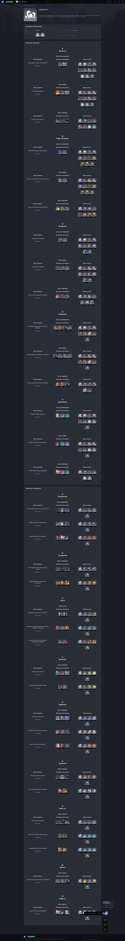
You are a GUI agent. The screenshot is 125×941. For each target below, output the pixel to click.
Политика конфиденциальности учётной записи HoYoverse (35, 939)
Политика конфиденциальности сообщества (32, 938)
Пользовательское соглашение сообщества (50, 938)
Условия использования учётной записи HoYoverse (56, 939)
